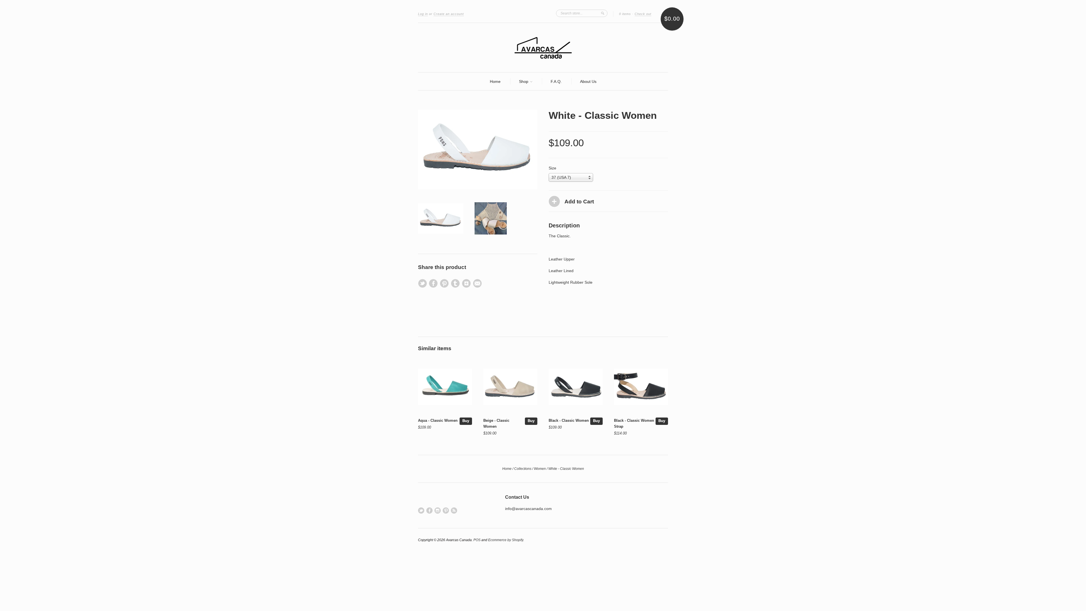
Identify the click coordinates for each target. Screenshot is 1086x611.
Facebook (429, 510)
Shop (524, 81)
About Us (588, 81)
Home (495, 81)
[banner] (543, 47)
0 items (625, 14)
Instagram (437, 510)
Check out (643, 14)
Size (552, 168)
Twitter (421, 510)
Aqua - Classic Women (438, 420)
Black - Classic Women (569, 420)
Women (540, 469)
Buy (465, 421)
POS (476, 540)
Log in (423, 14)
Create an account (449, 14)
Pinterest (446, 510)
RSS (454, 510)
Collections (522, 469)
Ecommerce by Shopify (505, 540)
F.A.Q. (556, 81)
